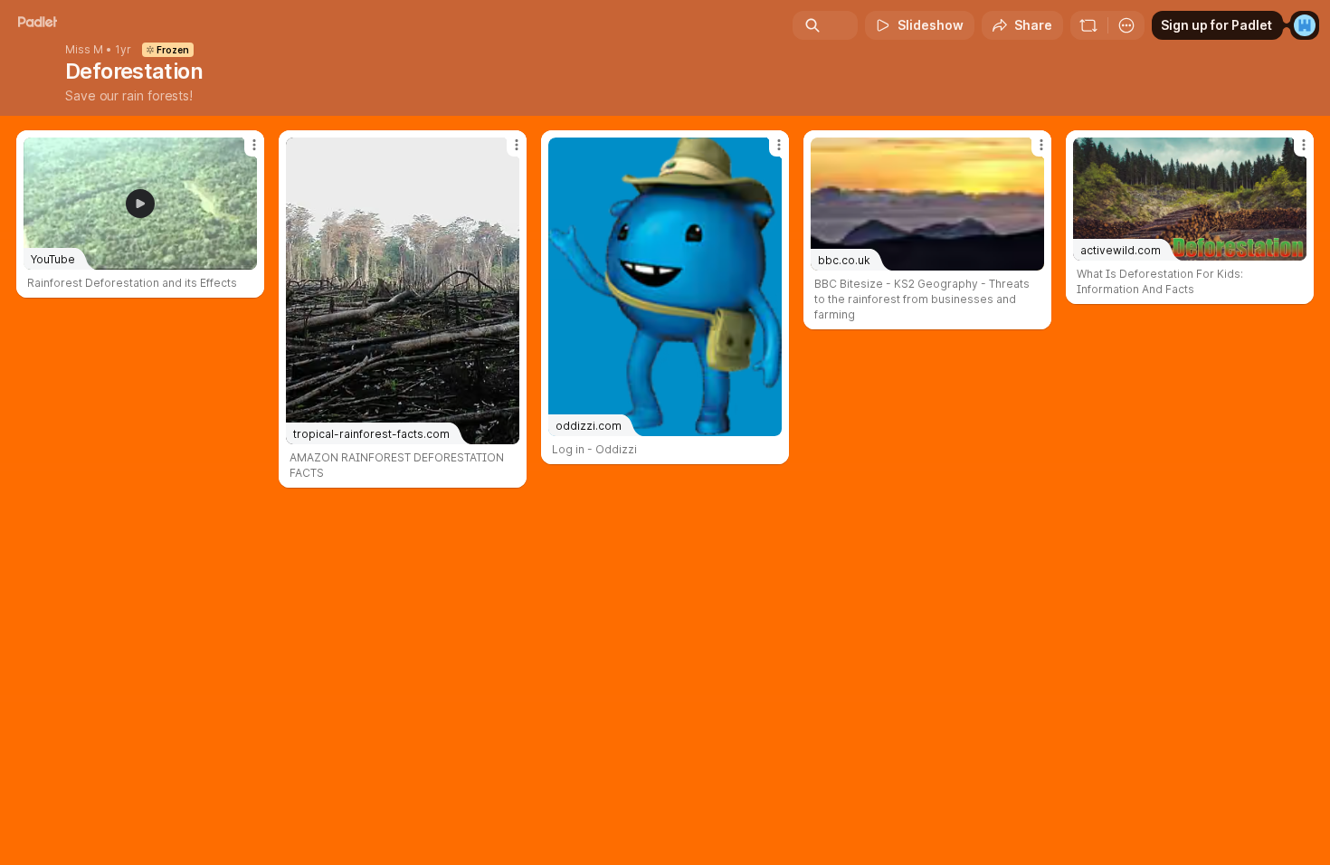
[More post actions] (254, 145)
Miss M (84, 49)
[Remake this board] (1088, 25)
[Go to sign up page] (1304, 25)
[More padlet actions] (1126, 25)
